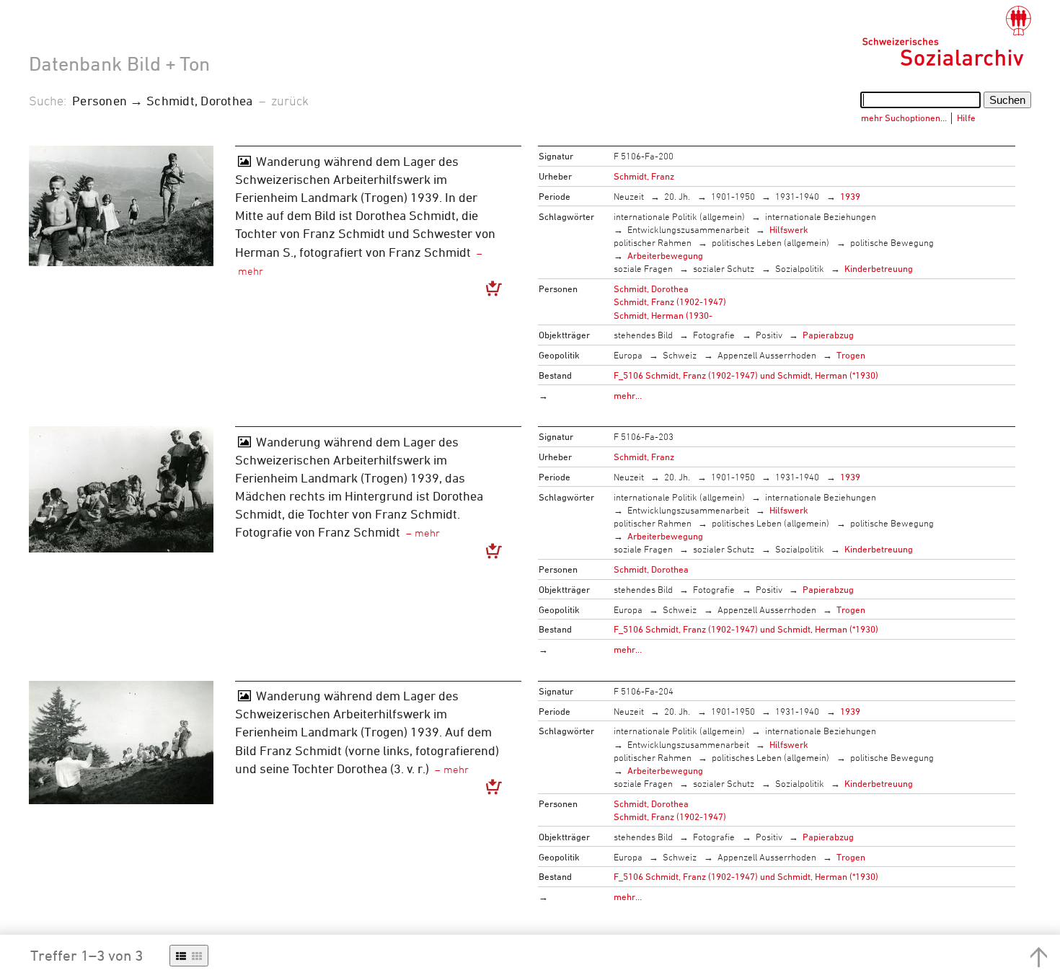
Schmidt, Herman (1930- (663, 315)
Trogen (850, 355)
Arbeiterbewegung (665, 255)
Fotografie (714, 334)
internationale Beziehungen (820, 216)
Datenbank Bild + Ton (119, 63)
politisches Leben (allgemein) (770, 242)
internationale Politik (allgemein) (679, 216)
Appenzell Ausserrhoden (766, 355)
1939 (850, 196)
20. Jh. (677, 196)
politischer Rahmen (653, 242)
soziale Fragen (643, 268)
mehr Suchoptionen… (904, 117)
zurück (290, 100)
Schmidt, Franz (644, 176)
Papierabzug (828, 334)
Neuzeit (629, 196)
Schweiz (680, 355)
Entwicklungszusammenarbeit (688, 229)
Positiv (769, 334)
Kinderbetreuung (878, 268)
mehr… (628, 395)
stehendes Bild (643, 334)
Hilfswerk (788, 229)
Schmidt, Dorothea (651, 288)
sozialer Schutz (723, 268)
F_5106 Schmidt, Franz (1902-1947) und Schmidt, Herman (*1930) (746, 375)
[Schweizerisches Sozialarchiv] (946, 36)
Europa (628, 355)
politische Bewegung (892, 242)
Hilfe (966, 117)
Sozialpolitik (799, 268)
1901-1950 (733, 196)
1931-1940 (797, 196)
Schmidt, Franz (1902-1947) (670, 301)
